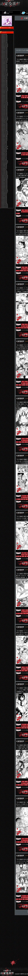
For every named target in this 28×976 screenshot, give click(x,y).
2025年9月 (3, 47)
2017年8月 (3, 165)
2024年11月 (3, 59)
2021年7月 (3, 108)
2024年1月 (3, 72)
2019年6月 (3, 139)
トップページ (10, 13)
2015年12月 (3, 190)
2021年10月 (3, 104)
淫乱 (25, 97)
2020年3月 (3, 128)
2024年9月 (3, 62)
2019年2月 (3, 143)
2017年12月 (3, 160)
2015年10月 (3, 192)
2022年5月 (3, 96)
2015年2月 (3, 202)
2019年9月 (3, 135)
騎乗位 (18, 213)
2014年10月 (3, 207)
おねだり (24, 895)
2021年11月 (3, 103)
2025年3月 (3, 55)
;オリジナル (23, 101)
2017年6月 (3, 168)
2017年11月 (3, 162)
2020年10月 (3, 119)
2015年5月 (3, 198)
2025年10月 (3, 46)
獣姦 (20, 670)
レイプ (18, 613)
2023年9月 (3, 76)
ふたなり (24, 726)
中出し (20, 442)
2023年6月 (3, 80)
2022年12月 (3, 87)
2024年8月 (3, 63)
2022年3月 (3, 98)
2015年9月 (3, 193)
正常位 (23, 556)
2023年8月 (3, 78)
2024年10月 (3, 61)
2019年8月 (3, 136)
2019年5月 (3, 140)
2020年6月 (3, 124)
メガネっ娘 (25, 497)
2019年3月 (3, 142)
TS (22, 724)
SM (22, 552)
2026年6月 (3, 36)
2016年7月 (3, 181)
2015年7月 (3, 196)
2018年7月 (3, 152)
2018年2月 (3, 158)
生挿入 (26, 670)
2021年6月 (3, 109)
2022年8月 (3, 92)
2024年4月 (3, 68)
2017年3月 (3, 171)
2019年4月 (3, 141)
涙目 (25, 327)
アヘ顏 (23, 267)
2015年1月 (3, 203)
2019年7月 (3, 137)
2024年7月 (3, 64)
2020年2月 (3, 129)
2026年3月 (3, 40)
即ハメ (20, 384)
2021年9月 (3, 106)
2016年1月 (3, 188)
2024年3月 (3, 69)
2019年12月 (3, 131)
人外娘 (22, 727)
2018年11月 (3, 147)
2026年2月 (3, 41)
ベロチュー (25, 268)
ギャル (26, 324)
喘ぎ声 (19, 327)
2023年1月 (3, 86)
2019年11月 (3, 132)
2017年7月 (3, 167)
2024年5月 (3, 67)
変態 (22, 499)
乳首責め (24, 668)
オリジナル (23, 215)
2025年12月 (3, 44)
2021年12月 (3, 102)
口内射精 (21, 270)
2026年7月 (3, 35)
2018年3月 (3, 157)
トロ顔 (26, 95)
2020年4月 (3, 126)
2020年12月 (3, 117)
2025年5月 (3, 52)
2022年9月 (3, 91)
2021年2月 (3, 114)
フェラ (24, 154)
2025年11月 (3, 45)
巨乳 (23, 97)
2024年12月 (3, 58)
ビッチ (26, 554)
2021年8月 (3, 107)
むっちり (24, 783)
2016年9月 (3, 179)
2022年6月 (3, 95)
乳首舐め (19, 499)
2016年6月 (3, 182)
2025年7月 (3, 50)
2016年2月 (3, 187)
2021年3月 (3, 113)
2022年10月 (3, 90)
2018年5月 (3, 154)
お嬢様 (26, 781)
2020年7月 (3, 123)
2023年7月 (3, 79)
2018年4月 (3, 156)
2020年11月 (3, 118)
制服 (23, 899)
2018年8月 (3, 151)
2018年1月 (3, 159)
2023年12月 (3, 73)
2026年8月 (3, 34)
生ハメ (23, 670)
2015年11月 (3, 191)
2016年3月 (3, 186)
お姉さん (23, 667)
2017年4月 (3, 170)
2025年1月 (3, 57)
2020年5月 (3, 125)
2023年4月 (3, 83)
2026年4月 (3, 39)
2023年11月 (3, 74)
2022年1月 (3, 101)
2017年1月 (3, 174)
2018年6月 (3, 153)
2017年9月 (3, 164)
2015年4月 (3, 199)
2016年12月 (3, 175)
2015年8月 (3, 195)
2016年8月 (3, 180)
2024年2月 (3, 70)
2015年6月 (3, 197)
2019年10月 (3, 134)
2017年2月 (3, 173)
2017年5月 (3, 169)
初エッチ (22, 784)
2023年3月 (3, 84)
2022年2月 (3, 100)
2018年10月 (3, 148)
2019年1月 (3, 145)
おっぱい (23, 438)
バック (24, 326)
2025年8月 (3, 48)
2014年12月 (3, 204)
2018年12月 (3, 146)
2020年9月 (3, 120)
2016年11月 (3, 176)
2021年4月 (3, 112)
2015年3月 (3, 201)
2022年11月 (3, 89)
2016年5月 (3, 184)
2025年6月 (3, 51)
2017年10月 (3, 163)
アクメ (23, 95)
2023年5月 (3, 81)
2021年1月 (3, 115)
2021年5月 (3, 111)
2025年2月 (3, 56)
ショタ (23, 838)
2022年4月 (3, 97)
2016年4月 (3, 185)
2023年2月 (3, 85)
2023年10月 (3, 75)
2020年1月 (3, 130)
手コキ (25, 270)
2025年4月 (3, 53)
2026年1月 (3, 42)
